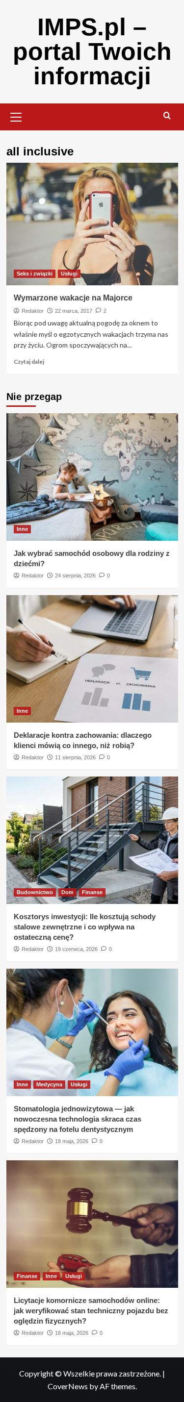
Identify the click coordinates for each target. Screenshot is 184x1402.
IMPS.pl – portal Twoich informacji (92, 51)
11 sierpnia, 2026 (75, 757)
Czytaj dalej (29, 361)
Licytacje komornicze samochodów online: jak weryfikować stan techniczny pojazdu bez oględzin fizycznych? (91, 1310)
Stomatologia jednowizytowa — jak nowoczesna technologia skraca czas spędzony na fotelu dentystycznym (77, 1118)
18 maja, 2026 (71, 1141)
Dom (67, 892)
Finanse (92, 892)
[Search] (167, 116)
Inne (22, 529)
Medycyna (49, 1084)
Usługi (69, 273)
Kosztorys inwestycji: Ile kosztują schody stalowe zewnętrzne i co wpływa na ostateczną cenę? (85, 926)
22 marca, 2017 (73, 311)
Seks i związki (35, 273)
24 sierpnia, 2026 (75, 575)
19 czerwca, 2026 (76, 949)
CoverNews (68, 1386)
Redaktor (33, 311)
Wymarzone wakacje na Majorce (73, 298)
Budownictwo (35, 892)
